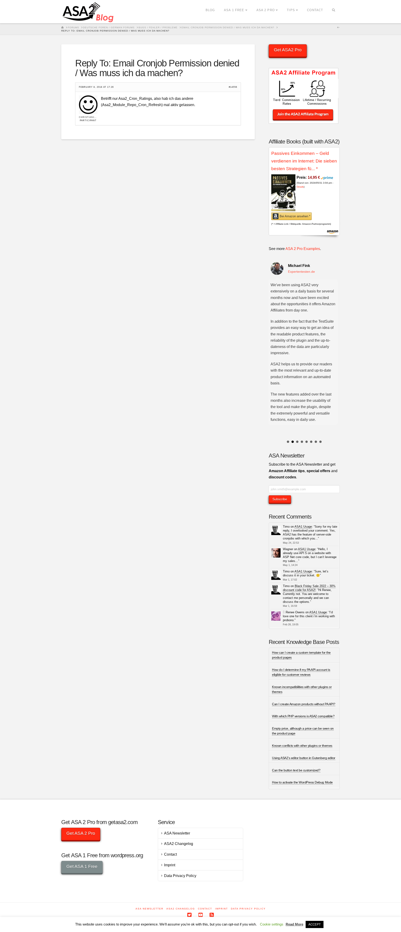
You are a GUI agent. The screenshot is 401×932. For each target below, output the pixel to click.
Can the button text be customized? (296, 770)
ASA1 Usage (303, 526)
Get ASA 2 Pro (80, 833)
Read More (294, 924)
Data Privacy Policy (180, 876)
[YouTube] (200, 915)
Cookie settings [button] (271, 924)
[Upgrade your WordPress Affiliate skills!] (88, 11)
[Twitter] (189, 915)
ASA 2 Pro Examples (302, 249)
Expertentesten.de (301, 271)
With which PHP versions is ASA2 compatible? (303, 716)
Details (300, 186)
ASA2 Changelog (178, 844)
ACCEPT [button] (314, 924)
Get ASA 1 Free (81, 866)
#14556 (233, 87)
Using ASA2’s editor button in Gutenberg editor (303, 758)
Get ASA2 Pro (288, 49)
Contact (170, 854)
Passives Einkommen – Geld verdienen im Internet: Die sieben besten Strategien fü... (304, 161)
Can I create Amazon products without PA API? (303, 704)
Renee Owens (295, 612)
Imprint (169, 865)
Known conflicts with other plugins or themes (302, 745)
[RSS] (212, 915)
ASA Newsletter (177, 833)
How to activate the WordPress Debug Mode (302, 782)
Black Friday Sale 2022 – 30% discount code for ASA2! (309, 588)
